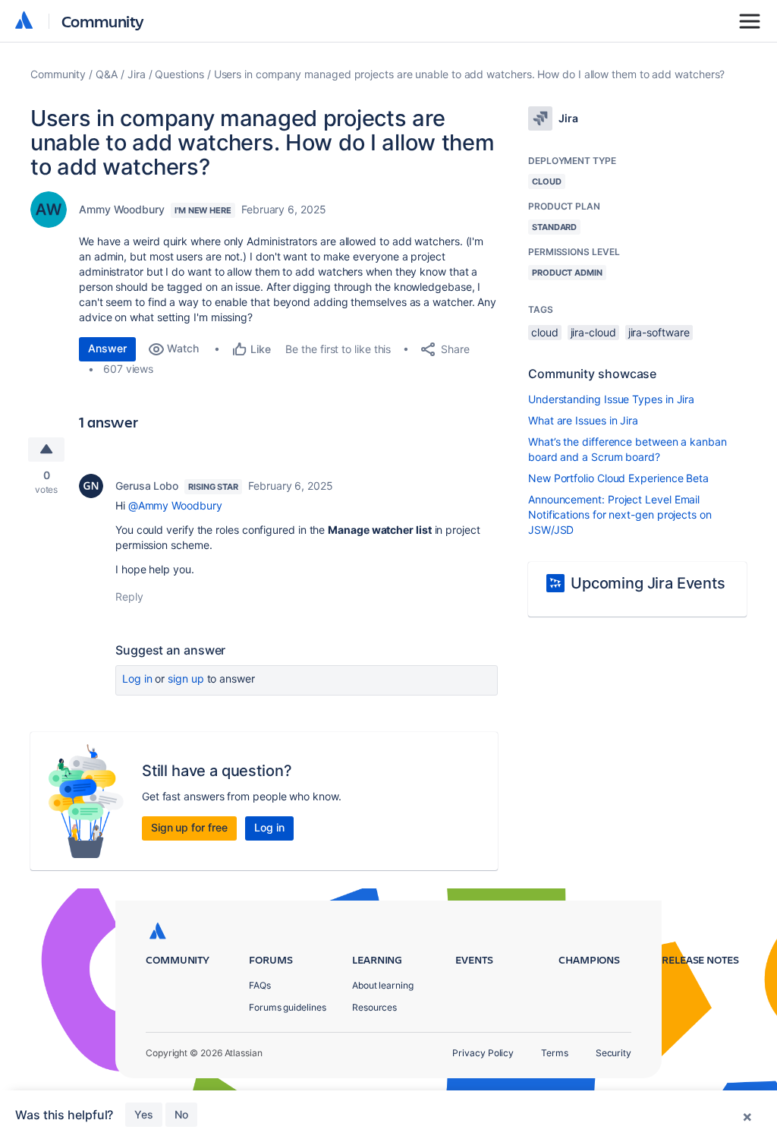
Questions (179, 74)
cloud (544, 332)
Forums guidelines (287, 1007)
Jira (136, 74)
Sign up (185, 678)
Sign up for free (189, 827)
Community (102, 21)
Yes (143, 1114)
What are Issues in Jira (583, 420)
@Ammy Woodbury (175, 505)
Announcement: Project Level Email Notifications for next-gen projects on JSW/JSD (620, 514)
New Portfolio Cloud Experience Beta (618, 478)
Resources (374, 1007)
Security (613, 1053)
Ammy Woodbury (122, 209)
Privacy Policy (483, 1053)
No (181, 1114)
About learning (383, 985)
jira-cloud (593, 332)
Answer (107, 348)
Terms (554, 1053)
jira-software (659, 332)
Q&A (107, 74)
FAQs (260, 985)
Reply (129, 596)
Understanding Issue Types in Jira (611, 399)
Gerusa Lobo (146, 485)
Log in (137, 678)
